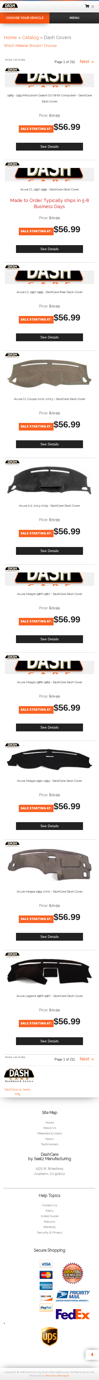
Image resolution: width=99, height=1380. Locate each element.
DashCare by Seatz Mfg (18, 1092)
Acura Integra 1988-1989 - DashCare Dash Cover (49, 682)
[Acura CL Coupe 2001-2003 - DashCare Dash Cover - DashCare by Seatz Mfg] (12, 355)
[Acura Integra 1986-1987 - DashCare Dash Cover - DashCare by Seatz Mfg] (12, 569)
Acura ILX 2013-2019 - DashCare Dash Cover (49, 505)
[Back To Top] (92, 1355)
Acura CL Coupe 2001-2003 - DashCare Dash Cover (49, 399)
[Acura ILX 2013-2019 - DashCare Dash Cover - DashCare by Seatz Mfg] (12, 462)
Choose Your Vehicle (25, 18)
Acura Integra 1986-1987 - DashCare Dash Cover (49, 594)
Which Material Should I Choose (30, 46)
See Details (49, 147)
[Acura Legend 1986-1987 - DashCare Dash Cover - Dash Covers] (49, 971)
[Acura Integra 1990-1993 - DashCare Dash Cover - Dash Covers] (49, 759)
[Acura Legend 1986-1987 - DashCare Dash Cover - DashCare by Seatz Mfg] (12, 954)
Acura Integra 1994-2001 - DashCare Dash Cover (49, 891)
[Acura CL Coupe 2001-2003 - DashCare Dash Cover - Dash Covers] (49, 373)
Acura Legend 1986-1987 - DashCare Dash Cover (49, 996)
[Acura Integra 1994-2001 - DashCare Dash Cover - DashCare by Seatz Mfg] (12, 844)
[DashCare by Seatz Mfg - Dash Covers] (17, 1078)
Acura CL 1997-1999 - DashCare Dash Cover (49, 189)
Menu (74, 18)
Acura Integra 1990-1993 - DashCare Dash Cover (49, 781)
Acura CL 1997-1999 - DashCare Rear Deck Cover (49, 292)
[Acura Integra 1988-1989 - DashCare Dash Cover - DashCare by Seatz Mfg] (12, 657)
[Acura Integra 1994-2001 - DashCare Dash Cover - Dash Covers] (49, 864)
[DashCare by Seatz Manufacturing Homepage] (10, 11)
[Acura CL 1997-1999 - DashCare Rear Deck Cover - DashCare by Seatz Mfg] (12, 267)
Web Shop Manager (57, 1375)
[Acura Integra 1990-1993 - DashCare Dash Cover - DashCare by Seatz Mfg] (12, 745)
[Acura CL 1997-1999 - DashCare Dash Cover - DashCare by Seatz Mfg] (12, 164)
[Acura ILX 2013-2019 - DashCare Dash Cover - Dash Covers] (49, 480)
